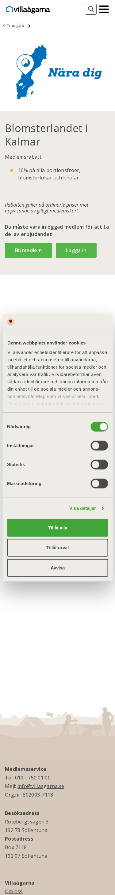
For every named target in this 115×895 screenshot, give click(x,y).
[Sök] (91, 9)
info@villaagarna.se (40, 786)
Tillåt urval (57, 547)
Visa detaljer (82, 508)
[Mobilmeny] (104, 8)
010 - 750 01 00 (33, 777)
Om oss (14, 891)
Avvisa (58, 567)
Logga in (76, 250)
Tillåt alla (57, 527)
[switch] (99, 445)
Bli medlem (28, 250)
